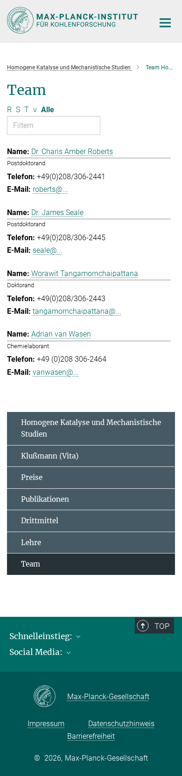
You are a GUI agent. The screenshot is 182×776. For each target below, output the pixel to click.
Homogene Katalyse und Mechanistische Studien (91, 428)
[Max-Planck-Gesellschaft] (50, 697)
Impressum (46, 723)
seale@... (48, 250)
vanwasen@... (56, 372)
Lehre (31, 542)
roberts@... (50, 189)
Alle (47, 109)
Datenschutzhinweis (121, 723)
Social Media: (36, 652)
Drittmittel (39, 520)
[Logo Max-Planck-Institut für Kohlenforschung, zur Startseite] (73, 20)
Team (30, 564)
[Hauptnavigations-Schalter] (165, 22)
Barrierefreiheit (91, 736)
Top (161, 626)
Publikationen (45, 499)
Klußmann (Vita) (49, 456)
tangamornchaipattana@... (77, 311)
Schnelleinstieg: (41, 636)
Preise (31, 477)
